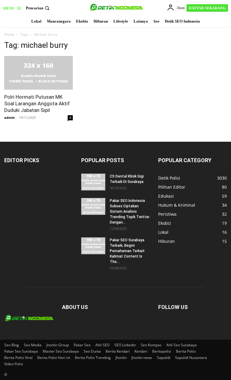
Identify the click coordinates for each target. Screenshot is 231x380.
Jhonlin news (141, 357)
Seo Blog (11, 345)
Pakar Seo (82, 345)
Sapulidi (163, 357)
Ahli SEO (102, 345)
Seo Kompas (151, 345)
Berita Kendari (118, 351)
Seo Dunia (92, 351)
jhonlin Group (57, 345)
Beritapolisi (161, 351)
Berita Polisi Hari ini (53, 357)
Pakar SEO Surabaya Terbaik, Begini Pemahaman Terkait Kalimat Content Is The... (127, 251)
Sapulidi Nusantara (191, 357)
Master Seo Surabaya (61, 351)
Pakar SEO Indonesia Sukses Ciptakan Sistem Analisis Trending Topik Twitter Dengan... (129, 211)
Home (9, 34)
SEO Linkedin (125, 345)
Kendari (140, 351)
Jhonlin (121, 357)
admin (9, 117)
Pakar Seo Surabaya (21, 351)
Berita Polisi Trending (93, 357)
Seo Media (33, 345)
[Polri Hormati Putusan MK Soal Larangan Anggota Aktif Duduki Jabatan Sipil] (38, 73)
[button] (38, 8)
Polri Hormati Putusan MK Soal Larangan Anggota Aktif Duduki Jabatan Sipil (37, 103)
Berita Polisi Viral (18, 357)
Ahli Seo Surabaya (181, 345)
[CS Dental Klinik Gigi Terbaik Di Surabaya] (93, 182)
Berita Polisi (186, 351)
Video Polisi (13, 363)
